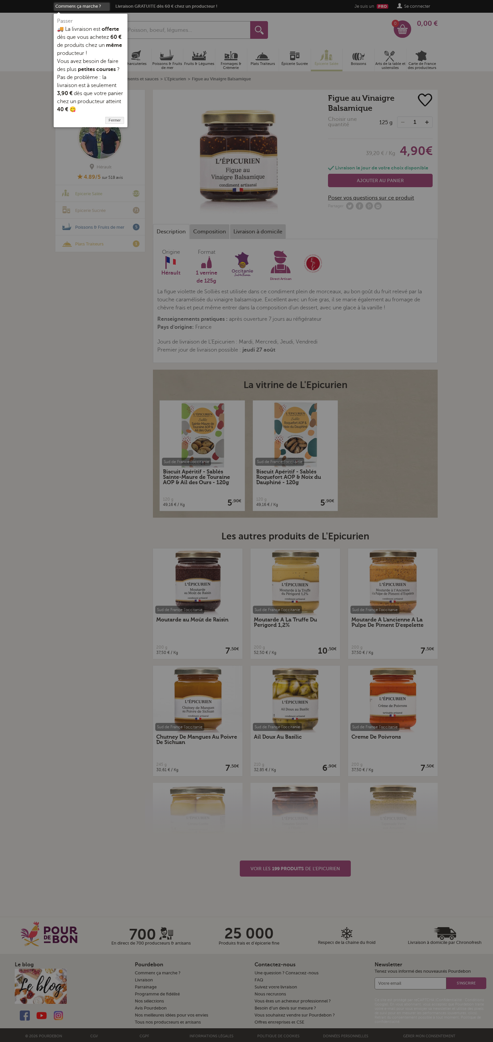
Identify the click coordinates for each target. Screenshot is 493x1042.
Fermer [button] (115, 120)
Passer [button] (65, 21)
